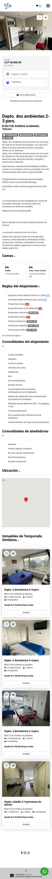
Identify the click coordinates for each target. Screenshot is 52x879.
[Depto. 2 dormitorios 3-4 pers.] (26, 567)
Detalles (26, 612)
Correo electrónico (27, 95)
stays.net (28, 875)
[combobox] (29, 83)
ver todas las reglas (11, 335)
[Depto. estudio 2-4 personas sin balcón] (26, 779)
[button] (6, 49)
